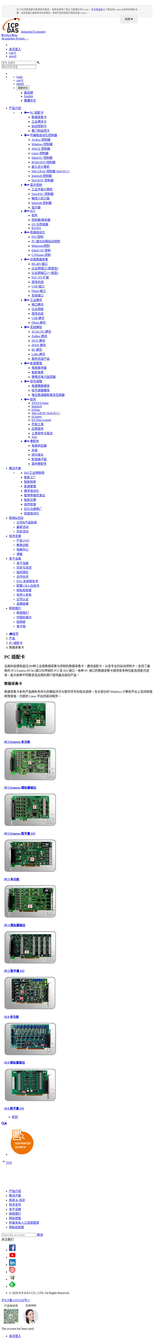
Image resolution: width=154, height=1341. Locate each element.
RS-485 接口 (40, 264)
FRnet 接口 (39, 291)
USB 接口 (38, 286)
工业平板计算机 (42, 189)
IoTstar (36, 409)
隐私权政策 (24, 590)
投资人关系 (24, 594)
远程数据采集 (39, 259)
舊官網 (28, 92)
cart (12, 52)
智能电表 (38, 372)
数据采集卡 (39, 117)
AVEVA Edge (40, 403)
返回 (15, 1117)
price (12, 56)
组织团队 (23, 572)
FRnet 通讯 (39, 322)
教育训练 (23, 545)
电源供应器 (39, 445)
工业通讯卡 (39, 121)
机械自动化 (37, 232)
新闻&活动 (16, 518)
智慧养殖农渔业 (34, 495)
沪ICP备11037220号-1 (16, 1300)
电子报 (21, 626)
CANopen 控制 (41, 254)
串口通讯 (38, 304)
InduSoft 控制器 (42, 175)
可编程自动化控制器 (43, 135)
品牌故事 (23, 603)
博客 (20, 554)
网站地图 (15, 1218)
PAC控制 (37, 236)
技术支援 (15, 536)
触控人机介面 (41, 198)
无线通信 (36, 327)
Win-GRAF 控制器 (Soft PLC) (50, 171)
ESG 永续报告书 (27, 581)
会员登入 (15, 49)
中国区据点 (24, 617)
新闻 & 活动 (17, 1200)
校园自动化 (31, 513)
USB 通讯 (38, 318)
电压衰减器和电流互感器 (48, 395)
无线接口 (38, 295)
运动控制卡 (39, 126)
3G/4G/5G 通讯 (41, 331)
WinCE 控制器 (41, 148)
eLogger (37, 416)
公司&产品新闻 (27, 522)
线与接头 (38, 454)
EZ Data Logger (41, 420)
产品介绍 (15, 108)
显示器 (36, 207)
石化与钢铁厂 (33, 509)
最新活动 (23, 527)
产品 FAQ (23, 540)
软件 (35, 215)
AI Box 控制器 (41, 139)
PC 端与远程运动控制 (46, 241)
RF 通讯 (37, 349)
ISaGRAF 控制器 (43, 180)
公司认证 (23, 599)
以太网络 (38, 309)
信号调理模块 (41, 390)
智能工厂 (30, 477)
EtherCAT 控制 (41, 250)
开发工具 (38, 424)
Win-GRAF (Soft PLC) (46, 413)
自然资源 (30, 504)
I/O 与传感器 (40, 224)
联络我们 (15, 608)
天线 (35, 450)
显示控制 (36, 184)
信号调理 (36, 381)
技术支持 (15, 1204)
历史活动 (23, 531)
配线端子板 (39, 459)
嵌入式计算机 (41, 166)
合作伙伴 (23, 576)
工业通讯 (36, 300)
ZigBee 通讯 (39, 336)
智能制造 (30, 481)
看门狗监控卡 (41, 130)
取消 (40, 1234)
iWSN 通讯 (39, 345)
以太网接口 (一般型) (45, 273)
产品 (12, 638)
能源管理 (36, 363)
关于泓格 (15, 558)
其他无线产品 (41, 358)
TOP (9, 1162)
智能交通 (30, 500)
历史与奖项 (24, 567)
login (20, 76)
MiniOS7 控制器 (42, 157)
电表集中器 (39, 367)
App (34, 436)
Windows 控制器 (42, 144)
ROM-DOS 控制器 (43, 162)
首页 (15, 633)
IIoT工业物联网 (34, 472)
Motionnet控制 (41, 245)
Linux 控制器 (40, 153)
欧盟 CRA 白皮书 (28, 585)
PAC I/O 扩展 (40, 277)
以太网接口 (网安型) (45, 268)
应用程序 (38, 428)
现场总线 (38, 282)
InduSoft (37, 406)
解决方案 (15, 468)
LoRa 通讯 (38, 354)
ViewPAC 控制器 (43, 194)
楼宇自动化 (31, 490)
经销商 (21, 621)
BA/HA (36, 228)
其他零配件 (39, 463)
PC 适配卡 (37, 112)
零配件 (34, 441)
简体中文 (23, 88)
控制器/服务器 (41, 219)
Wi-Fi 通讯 (38, 340)
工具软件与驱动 (42, 433)
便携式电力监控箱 (44, 376)
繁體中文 (30, 100)
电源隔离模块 (41, 385)
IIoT (32, 211)
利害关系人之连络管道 (24, 1222)
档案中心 (23, 549)
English (28, 96)
